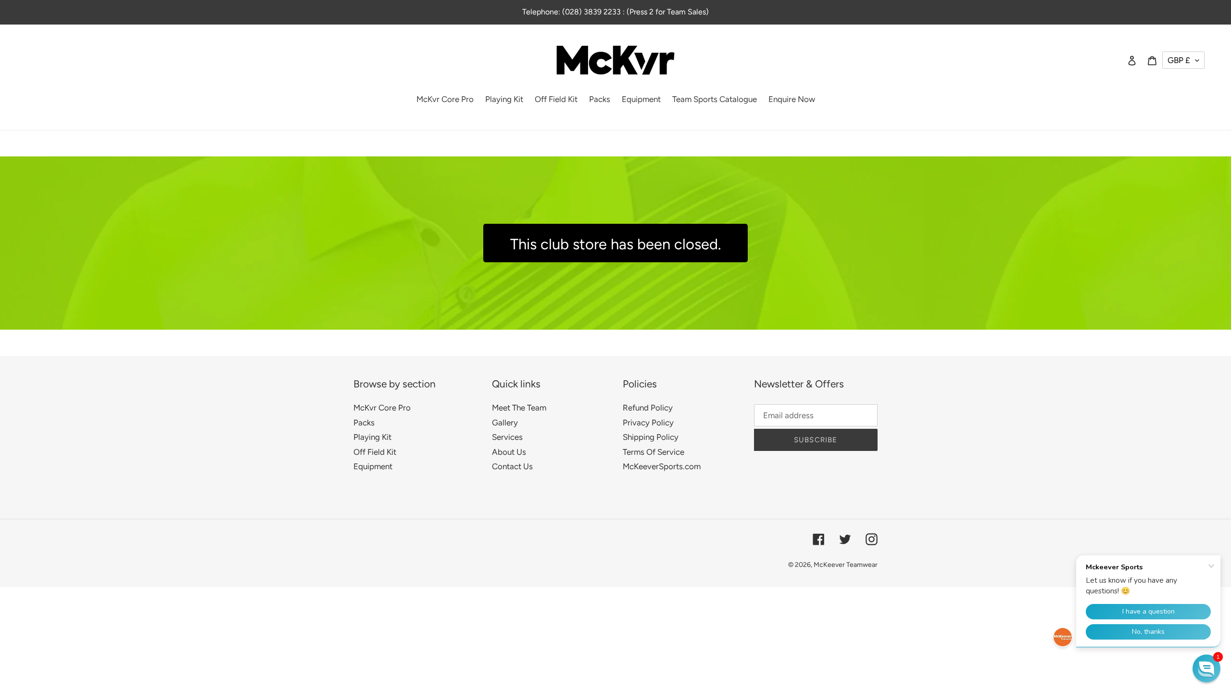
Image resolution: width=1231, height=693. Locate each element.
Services (507, 437)
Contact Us (512, 466)
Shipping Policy (650, 437)
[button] (1206, 668)
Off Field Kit (374, 452)
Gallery (505, 422)
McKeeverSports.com (662, 466)
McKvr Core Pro (382, 407)
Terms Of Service (653, 452)
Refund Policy (648, 407)
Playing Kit (372, 437)
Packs (364, 422)
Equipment (372, 466)
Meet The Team (519, 407)
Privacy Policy (648, 422)
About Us (509, 452)
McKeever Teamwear (846, 565)
